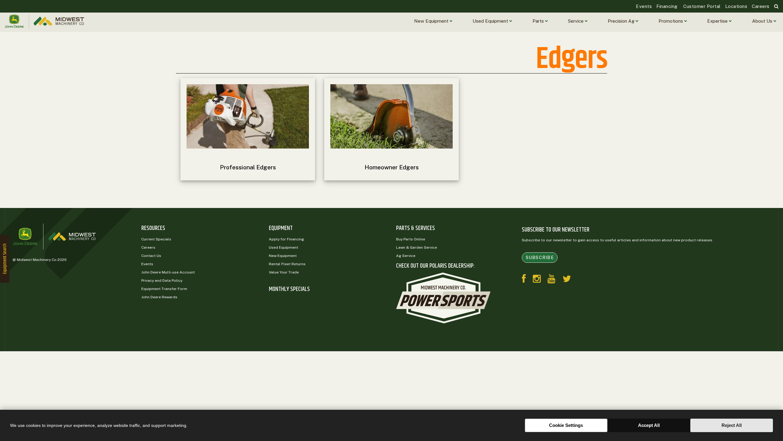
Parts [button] (539, 21)
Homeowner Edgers (392, 167)
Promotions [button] (671, 21)
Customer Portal (701, 6)
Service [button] (576, 21)
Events (644, 6)
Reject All (732, 425)
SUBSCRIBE (540, 257)
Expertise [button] (718, 21)
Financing (666, 6)
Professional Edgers (248, 167)
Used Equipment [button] (491, 21)
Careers (761, 6)
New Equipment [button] (432, 21)
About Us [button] (763, 21)
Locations (736, 6)
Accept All (649, 425)
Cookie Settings (566, 425)
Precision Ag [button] (622, 21)
